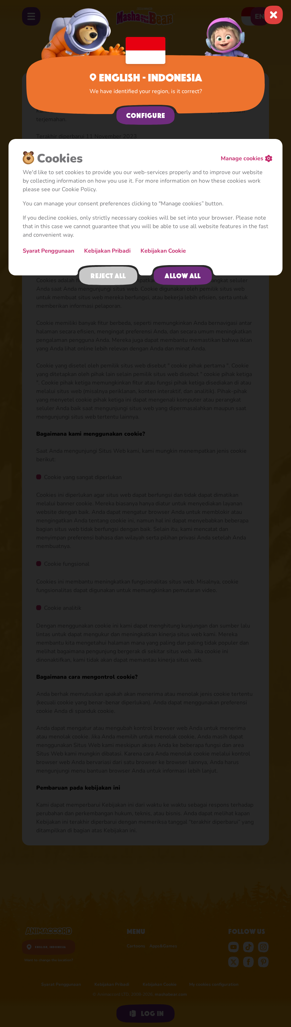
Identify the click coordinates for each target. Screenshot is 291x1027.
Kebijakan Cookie (163, 251)
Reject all (108, 275)
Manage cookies (242, 158)
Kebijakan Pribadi (108, 251)
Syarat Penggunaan (49, 251)
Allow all (183, 275)
